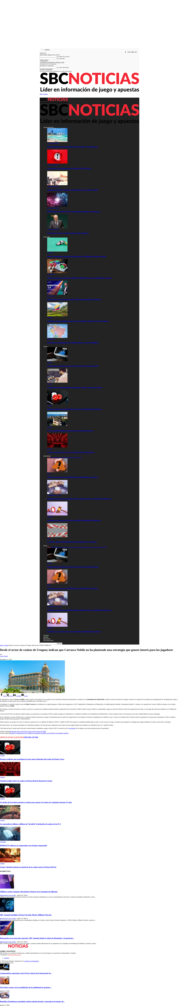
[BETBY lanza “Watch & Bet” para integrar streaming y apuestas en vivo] (57, 206)
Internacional (51, 296)
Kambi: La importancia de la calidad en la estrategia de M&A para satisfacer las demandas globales (39, 733)
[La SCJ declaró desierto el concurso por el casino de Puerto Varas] (57, 425)
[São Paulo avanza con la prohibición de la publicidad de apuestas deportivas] (57, 472)
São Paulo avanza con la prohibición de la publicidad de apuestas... (26, 987)
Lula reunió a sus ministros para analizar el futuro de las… (69, 168)
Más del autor (31, 737)
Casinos (45, 346)
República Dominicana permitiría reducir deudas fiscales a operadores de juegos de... (32, 1001)
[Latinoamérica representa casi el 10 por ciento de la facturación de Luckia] (57, 360)
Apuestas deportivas (48, 127)
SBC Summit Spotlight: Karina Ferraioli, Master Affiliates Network (26, 915)
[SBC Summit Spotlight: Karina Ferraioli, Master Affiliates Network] (7, 911)
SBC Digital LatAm (48, 640)
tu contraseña (61, 58)
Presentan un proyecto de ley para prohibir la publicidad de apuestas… (74, 520)
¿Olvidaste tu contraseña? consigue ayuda (52, 62)
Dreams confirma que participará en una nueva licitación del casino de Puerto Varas (32, 759)
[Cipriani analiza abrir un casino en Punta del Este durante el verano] (57, 447)
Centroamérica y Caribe (54, 495)
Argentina (50, 253)
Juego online (46, 236)
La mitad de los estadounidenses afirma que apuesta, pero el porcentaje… (75, 387)
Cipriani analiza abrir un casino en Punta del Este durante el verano (26, 781)
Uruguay (104, 547)
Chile (48, 538)
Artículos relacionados (12, 737)
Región (45, 545)
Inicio (1, 645)
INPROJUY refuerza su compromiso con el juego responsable (23, 845)
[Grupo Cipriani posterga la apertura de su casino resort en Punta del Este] (10, 862)
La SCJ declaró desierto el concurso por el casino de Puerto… (70, 431)
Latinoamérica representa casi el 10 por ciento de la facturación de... (26, 973)
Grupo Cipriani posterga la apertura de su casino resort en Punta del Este (28, 867)
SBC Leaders (46, 638)
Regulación (78, 457)
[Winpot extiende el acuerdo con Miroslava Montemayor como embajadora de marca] (57, 272)
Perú (100, 547)
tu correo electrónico (63, 67)
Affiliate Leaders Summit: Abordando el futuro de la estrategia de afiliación (29, 892)
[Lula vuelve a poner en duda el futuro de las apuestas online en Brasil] (57, 228)
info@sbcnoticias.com (14, 955)
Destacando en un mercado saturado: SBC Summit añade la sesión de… (74, 299)
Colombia (50, 317)
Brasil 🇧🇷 (45, 637)
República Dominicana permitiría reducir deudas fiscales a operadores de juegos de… (79, 499)
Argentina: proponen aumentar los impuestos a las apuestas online (72, 190)
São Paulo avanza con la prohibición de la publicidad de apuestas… (73, 477)
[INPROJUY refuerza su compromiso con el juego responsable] (10, 840)
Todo (48, 457)
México (96, 547)
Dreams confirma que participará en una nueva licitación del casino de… (75, 409)
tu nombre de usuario (63, 56)
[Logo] (54, 102)
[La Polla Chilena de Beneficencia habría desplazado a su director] (57, 536)
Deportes (53, 457)
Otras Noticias (47, 456)
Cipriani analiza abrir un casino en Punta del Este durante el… (71, 452)
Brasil (49, 473)
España (85, 547)
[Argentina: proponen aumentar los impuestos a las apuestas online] (57, 184)
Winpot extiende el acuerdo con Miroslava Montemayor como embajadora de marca (79, 278)
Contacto (47, 49)
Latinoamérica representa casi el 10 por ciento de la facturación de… (73, 366)
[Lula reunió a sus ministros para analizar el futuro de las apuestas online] (57, 163)
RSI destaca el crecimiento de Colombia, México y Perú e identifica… (73, 343)
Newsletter (46, 635)
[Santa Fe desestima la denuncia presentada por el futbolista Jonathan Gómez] (57, 251)
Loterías (63, 457)
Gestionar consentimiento (31, 961)
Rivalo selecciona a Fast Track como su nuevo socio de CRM (28, 731)
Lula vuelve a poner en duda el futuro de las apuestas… (68, 233)
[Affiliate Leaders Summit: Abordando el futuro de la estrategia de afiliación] (7, 888)
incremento (72, 728)
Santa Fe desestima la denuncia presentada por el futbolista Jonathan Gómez (76, 256)
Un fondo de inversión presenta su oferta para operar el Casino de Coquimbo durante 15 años (36, 802)
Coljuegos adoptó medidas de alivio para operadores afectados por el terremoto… (78, 321)
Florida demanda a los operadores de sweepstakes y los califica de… (73, 147)
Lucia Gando (4, 656)
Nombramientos (70, 457)
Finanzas (58, 457)
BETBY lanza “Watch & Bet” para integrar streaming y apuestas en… (74, 211)
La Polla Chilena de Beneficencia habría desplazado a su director (72, 542)
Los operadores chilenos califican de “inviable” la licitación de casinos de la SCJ (30, 824)
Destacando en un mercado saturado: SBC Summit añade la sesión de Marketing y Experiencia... (37, 938)
